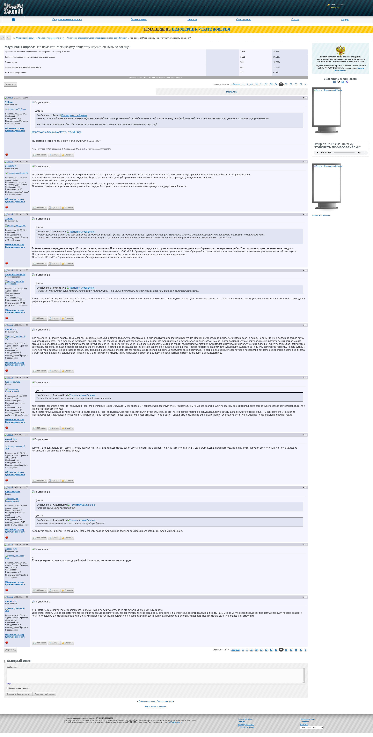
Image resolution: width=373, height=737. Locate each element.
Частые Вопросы (245, 719)
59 (301, 84)
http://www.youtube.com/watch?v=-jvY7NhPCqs (56, 132)
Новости (192, 19)
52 (266, 84)
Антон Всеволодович (15, 274)
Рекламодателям (307, 719)
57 (291, 84)
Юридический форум (25, 38)
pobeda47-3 (10, 166)
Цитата (55, 155)
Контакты (304, 724)
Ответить (10, 84)
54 (276, 84)
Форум (345, 19)
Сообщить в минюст (246, 727)
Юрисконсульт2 (12, 382)
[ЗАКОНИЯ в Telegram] (343, 82)
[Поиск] (2, 38)
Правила (241, 722)
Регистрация (335, 8)
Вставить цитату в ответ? (19, 688)
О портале (304, 722)
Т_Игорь (9, 102)
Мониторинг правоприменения (50, 38)
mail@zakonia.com (174, 722)
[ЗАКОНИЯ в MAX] (347, 82)
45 (251, 84)
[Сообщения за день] (8, 38)
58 (296, 84)
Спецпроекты (243, 19)
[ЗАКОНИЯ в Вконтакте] (334, 82)
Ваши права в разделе (155, 706)
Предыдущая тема (147, 701)
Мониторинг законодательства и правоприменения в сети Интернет (97, 38)
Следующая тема (165, 701)
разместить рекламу (321, 215)
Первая (236, 84)
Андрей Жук (11, 329)
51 (261, 84)
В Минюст (41, 155)
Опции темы (231, 91)
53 (271, 84)
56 (286, 84)
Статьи (295, 19)
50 (256, 84)
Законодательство (246, 724)
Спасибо (69, 155)
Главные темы (139, 19)
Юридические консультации (67, 19)
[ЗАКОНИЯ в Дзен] (338, 82)
